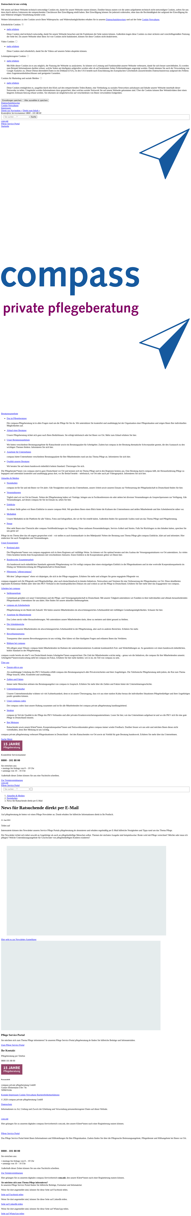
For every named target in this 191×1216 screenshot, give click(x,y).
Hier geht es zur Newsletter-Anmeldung (18, 939)
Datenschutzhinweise (10, 103)
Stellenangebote (14, 593)
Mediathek (11, 514)
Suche (33, 117)
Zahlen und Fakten (15, 679)
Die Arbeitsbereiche (15, 624)
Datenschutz (6, 1104)
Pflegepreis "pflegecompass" (19, 571)
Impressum (6, 108)
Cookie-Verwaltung (150, 19)
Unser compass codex (16, 701)
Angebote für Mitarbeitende (19, 615)
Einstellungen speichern (12, 100)
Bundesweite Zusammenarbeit (20, 559)
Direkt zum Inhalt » (31, 110)
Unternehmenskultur (16, 689)
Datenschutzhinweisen (116, 19)
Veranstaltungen (14, 492)
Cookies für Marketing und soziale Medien (20, 78)
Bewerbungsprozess (15, 634)
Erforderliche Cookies (11, 24)
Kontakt (5, 1095)
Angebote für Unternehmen (19, 452)
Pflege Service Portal (10, 124)
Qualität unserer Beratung (18, 461)
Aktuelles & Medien (16, 795)
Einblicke (11, 504)
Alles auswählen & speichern (36, 100)
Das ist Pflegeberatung (17, 418)
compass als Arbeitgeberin (18, 605)
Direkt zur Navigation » (11, 110)
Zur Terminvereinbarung (12, 780)
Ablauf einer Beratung (16, 430)
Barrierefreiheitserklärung (48, 1095)
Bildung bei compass (16, 643)
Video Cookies (8, 41)
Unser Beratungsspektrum (18, 440)
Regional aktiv (13, 547)
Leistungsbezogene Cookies (13, 56)
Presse (9, 523)
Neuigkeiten (12, 483)
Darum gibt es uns (15, 667)
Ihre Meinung (13, 722)
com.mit (4, 121)
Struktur (10, 710)
